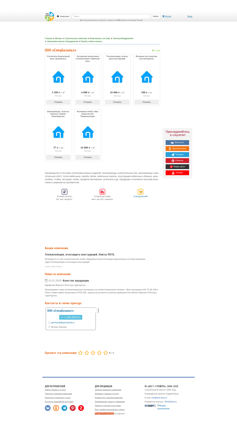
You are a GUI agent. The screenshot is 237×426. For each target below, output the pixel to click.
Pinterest (179, 160)
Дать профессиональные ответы (110, 410)
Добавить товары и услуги (107, 394)
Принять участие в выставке (108, 406)
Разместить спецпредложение (109, 398)
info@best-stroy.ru (159, 398)
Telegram (179, 154)
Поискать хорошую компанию (58, 394)
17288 (157, 51)
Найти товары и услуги (55, 390)
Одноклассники (178, 148)
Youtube (179, 173)
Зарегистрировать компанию (108, 390)
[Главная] (49, 16)
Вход (190, 16)
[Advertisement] (102, 224)
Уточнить (58, 102)
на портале (110, 414)
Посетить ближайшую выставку (59, 402)
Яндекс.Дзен (179, 167)
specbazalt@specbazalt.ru (62, 322)
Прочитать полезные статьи (57, 398)
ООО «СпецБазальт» (60, 311)
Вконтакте (179, 142)
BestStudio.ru (171, 402)
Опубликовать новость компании (110, 402)
